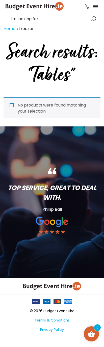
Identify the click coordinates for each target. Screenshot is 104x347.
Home (9, 29)
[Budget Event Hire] (35, 6)
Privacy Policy (52, 329)
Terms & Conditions (52, 320)
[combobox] (49, 19)
